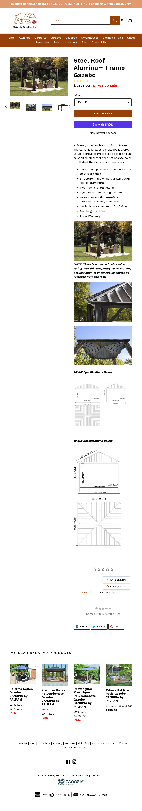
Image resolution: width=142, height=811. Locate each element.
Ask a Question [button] (118, 586)
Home (11, 37)
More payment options (103, 132)
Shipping (83, 743)
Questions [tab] (104, 592)
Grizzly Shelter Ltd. (73, 747)
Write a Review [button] (118, 579)
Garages (55, 37)
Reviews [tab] (82, 592)
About (23, 743)
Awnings (24, 37)
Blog (84, 42)
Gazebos (71, 37)
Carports (40, 37)
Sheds (131, 37)
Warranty (98, 743)
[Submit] (115, 20)
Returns (70, 743)
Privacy (57, 743)
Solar (57, 42)
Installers (71, 42)
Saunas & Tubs (113, 37)
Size (77, 95)
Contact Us (99, 42)
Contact (111, 743)
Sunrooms (42, 42)
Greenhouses (90, 37)
